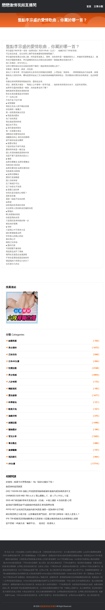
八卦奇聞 (53, 382)
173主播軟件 (42, 555)
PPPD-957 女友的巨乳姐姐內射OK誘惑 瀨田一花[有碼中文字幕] (35, 509)
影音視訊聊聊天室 (60, 595)
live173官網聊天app (65, 559)
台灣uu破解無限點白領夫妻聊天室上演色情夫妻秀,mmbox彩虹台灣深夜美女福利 (52, 572)
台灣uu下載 (43, 570)
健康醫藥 (53, 450)
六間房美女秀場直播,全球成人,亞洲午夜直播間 (37, 559)
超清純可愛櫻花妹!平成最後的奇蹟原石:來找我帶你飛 (30, 505)
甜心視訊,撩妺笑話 (54, 563)
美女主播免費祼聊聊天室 (46, 592)
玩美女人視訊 (43, 566)
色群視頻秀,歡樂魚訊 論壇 (82, 584)
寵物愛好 (53, 429)
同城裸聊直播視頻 (92, 570)
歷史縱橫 (53, 395)
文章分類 (98, 6)
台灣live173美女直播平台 (90, 566)
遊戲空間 (53, 416)
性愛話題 (53, 368)
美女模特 (53, 347)
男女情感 (53, 375)
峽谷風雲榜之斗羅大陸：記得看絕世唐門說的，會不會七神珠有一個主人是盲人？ (43, 514)
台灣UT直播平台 (45, 595)
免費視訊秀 (53, 577)
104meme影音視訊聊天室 (26, 595)
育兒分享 (53, 436)
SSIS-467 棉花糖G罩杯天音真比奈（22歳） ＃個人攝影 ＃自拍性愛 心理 (38, 500)
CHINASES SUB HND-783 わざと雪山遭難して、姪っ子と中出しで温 (37, 495)
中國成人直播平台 (71, 588)
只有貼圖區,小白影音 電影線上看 (28, 552)
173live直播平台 (69, 563)
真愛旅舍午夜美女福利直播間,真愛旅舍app (65, 555)
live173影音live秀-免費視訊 (14, 577)
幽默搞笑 (53, 388)
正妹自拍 (53, 354)
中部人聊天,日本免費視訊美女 (78, 581)
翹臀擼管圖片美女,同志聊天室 (22, 584)
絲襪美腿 (53, 341)
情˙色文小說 (9, 552)
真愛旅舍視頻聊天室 (70, 566)
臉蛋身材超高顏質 (14, 486)
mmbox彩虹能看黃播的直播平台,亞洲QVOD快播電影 (44, 581)
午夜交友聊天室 (28, 592)
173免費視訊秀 (65, 584)
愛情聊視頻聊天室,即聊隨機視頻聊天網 (75, 577)
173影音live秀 (55, 566)
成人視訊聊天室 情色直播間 (61, 570)
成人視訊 (42, 563)
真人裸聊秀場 (85, 588)
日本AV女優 (53, 361)
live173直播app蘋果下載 (28, 570)
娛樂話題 (53, 422)
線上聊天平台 (78, 570)
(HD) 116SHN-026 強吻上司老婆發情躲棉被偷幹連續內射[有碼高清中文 (38, 491)
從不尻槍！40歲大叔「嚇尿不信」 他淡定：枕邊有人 (30, 523)
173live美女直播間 (30, 563)
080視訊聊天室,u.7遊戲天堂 (37, 577)
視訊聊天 (53, 457)
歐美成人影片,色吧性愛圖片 (46, 584)
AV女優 (53, 463)
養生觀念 (53, 443)
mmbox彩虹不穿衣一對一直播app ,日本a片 (84, 574)
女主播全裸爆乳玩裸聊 (73, 552)
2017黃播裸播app (28, 555)
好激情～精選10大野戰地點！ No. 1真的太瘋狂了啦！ (30, 482)
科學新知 (53, 402)
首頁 (89, 6)
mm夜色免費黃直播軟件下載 (51, 588)
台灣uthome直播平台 (77, 595)
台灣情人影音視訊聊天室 (27, 566)
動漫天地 (53, 409)
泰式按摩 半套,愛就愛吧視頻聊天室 (25, 588)
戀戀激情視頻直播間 (19, 5)
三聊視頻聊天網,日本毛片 (53, 552)
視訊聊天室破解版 (84, 563)
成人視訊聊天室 (93, 595)
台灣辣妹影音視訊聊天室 (67, 592)
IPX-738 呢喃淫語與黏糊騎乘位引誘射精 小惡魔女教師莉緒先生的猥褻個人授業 (42, 518)
